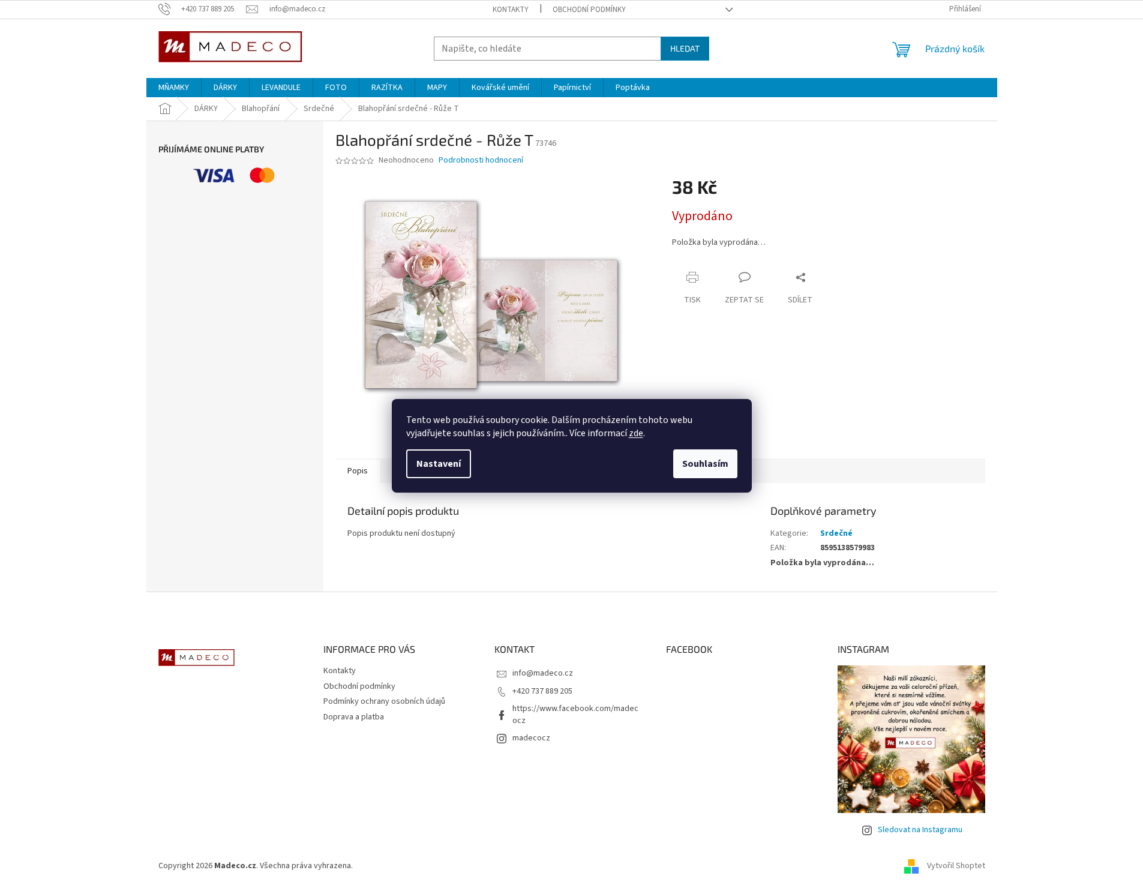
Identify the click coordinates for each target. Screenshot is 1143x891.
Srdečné (836, 533)
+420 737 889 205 (542, 691)
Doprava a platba (353, 717)
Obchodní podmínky (589, 9)
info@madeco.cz (542, 673)
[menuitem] (173, 87)
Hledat (685, 48)
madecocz (531, 738)
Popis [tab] (357, 471)
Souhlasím (705, 463)
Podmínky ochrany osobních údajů (384, 701)
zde (636, 433)
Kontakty (511, 9)
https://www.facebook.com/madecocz (575, 714)
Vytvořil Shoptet (956, 866)
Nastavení (438, 463)
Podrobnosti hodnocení (481, 160)
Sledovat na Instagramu (920, 830)
